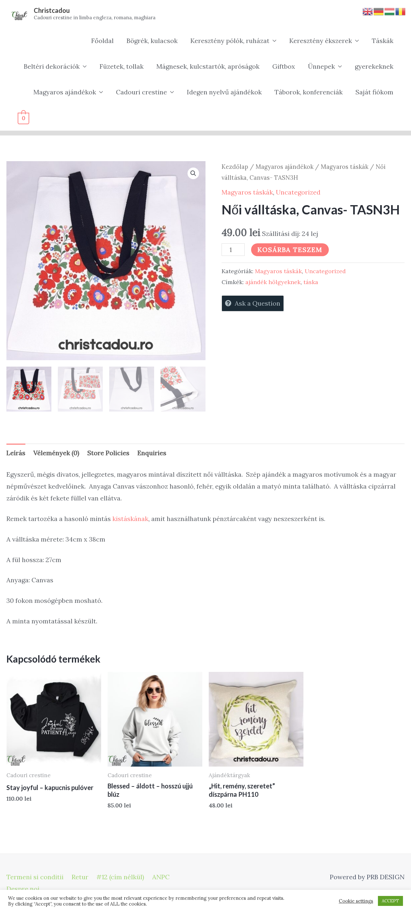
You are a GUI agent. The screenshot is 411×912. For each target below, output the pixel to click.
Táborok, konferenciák (309, 92)
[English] (368, 11)
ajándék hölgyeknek (273, 282)
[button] (193, 173)
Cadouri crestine (141, 92)
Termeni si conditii (35, 877)
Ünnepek (321, 66)
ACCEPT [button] (390, 901)
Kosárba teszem (290, 250)
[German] (378, 11)
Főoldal (102, 41)
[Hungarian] (389, 11)
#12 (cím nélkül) (120, 877)
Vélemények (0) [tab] (56, 453)
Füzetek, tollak (122, 66)
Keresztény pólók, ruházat (229, 41)
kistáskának (130, 519)
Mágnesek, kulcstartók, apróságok (207, 66)
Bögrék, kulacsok (152, 41)
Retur (80, 877)
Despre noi (22, 889)
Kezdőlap (235, 166)
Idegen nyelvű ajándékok (224, 92)
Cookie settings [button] (356, 901)
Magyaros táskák (344, 166)
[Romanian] (400, 11)
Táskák (382, 41)
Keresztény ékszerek (320, 41)
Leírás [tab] (15, 453)
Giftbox (283, 66)
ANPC (161, 877)
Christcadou (52, 10)
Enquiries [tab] (151, 453)
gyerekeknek (374, 66)
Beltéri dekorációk (52, 66)
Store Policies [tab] (108, 453)
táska (310, 282)
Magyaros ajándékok (64, 92)
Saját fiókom (374, 92)
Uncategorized (298, 192)
